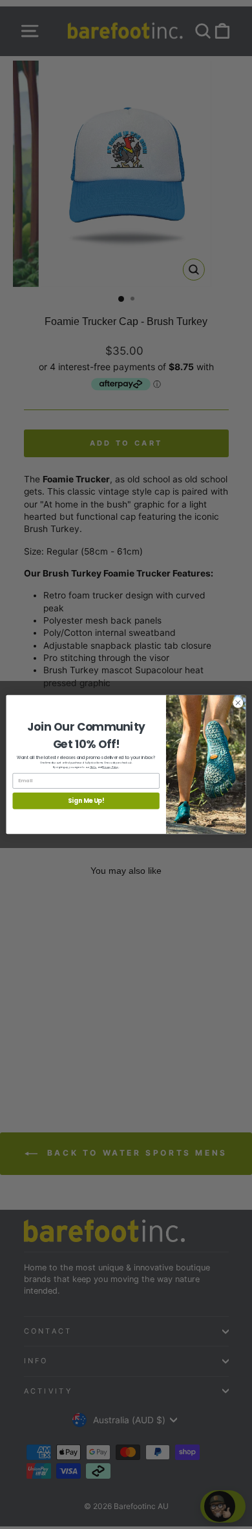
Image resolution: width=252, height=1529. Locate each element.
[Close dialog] (238, 703)
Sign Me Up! (86, 800)
